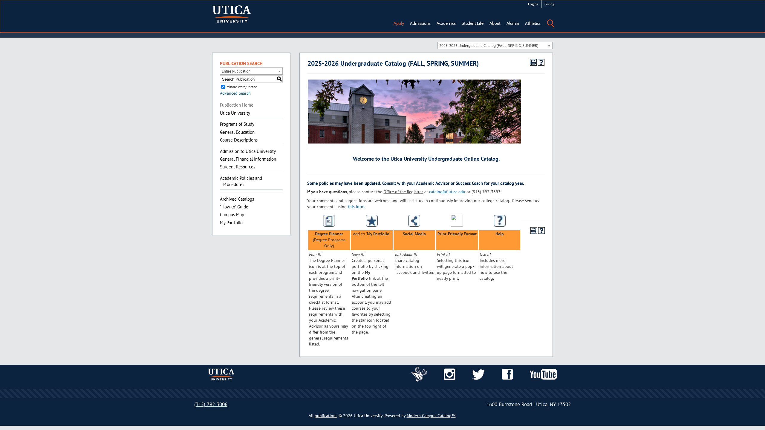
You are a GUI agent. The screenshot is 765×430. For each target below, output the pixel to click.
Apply (399, 23)
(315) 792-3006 (210, 404)
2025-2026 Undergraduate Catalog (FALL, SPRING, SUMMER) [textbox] (488, 45)
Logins (533, 4)
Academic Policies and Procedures (241, 181)
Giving (549, 4)
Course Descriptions (239, 140)
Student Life (473, 23)
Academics (446, 23)
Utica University (235, 113)
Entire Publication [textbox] (236, 71)
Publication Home (236, 105)
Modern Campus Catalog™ (431, 415)
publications (326, 415)
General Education (237, 132)
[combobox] (495, 45)
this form (356, 206)
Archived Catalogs (237, 199)
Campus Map (232, 214)
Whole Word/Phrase (242, 87)
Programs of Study (237, 124)
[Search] (550, 19)
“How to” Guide (234, 207)
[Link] (419, 374)
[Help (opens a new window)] (541, 62)
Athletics (533, 23)
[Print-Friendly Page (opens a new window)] (533, 62)
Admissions (420, 23)
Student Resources (237, 167)
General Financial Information (248, 159)
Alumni (513, 23)
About (495, 23)
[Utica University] (231, 13)
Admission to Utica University (248, 151)
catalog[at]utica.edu (447, 191)
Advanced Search (235, 93)
